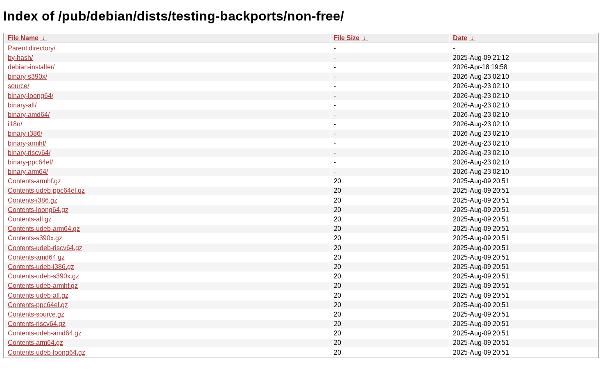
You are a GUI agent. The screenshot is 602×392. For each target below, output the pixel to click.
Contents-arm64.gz (35, 342)
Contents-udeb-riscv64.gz (45, 247)
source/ (18, 85)
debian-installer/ (31, 67)
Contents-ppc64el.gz (38, 304)
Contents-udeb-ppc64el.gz (46, 190)
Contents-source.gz (36, 314)
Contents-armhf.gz (34, 181)
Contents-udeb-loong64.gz (46, 352)
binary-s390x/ (27, 76)
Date (460, 37)
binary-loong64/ (30, 95)
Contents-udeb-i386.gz (41, 266)
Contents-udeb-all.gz (38, 295)
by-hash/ (20, 57)
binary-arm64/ (28, 171)
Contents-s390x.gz (35, 238)
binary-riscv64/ (29, 152)
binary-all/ (22, 105)
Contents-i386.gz (32, 200)
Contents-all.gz (30, 219)
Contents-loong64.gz (38, 209)
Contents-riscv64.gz (37, 323)
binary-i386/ (25, 133)
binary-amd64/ (29, 114)
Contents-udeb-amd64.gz (44, 333)
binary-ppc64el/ (30, 162)
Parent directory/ (31, 48)
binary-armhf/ (27, 143)
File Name (23, 37)
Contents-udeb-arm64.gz (44, 228)
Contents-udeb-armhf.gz (43, 285)
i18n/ (15, 124)
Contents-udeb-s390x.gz (43, 276)
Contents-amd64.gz (36, 257)
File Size (347, 37)
